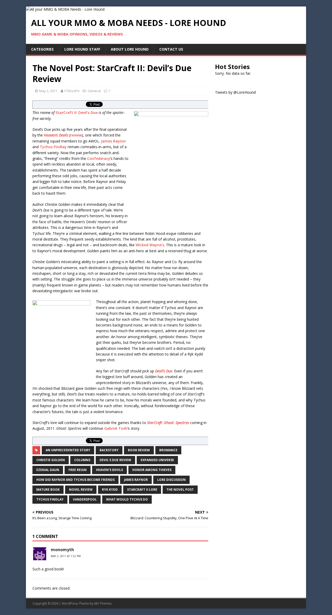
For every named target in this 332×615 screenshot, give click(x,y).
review (76, 135)
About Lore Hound (130, 49)
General (94, 90)
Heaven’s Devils (56, 135)
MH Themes (103, 603)
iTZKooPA (71, 90)
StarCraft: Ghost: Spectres (168, 422)
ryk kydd (110, 489)
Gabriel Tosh (115, 428)
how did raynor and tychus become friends (75, 479)
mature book (48, 489)
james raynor (136, 479)
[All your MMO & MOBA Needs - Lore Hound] (65, 9)
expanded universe (157, 460)
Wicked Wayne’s (150, 244)
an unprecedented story (68, 450)
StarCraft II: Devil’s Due (77, 112)
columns (82, 460)
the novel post (180, 489)
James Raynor (113, 141)
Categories (42, 49)
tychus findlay (50, 499)
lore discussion (171, 479)
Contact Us (171, 49)
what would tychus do (127, 499)
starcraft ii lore (142, 489)
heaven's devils (109, 470)
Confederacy (98, 158)
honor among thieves (151, 470)
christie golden (50, 460)
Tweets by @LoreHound (235, 92)
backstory (109, 450)
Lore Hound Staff (82, 49)
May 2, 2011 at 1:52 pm (66, 556)
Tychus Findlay (53, 146)
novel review (81, 489)
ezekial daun (47, 470)
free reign (77, 470)
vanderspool (85, 499)
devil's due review (115, 460)
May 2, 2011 (48, 90)
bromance (168, 450)
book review (139, 450)
